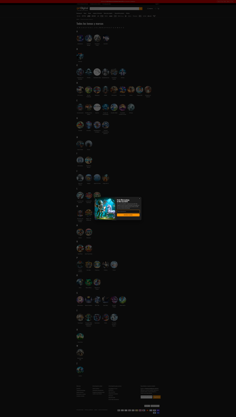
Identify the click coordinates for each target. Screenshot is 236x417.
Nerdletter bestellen (128, 215)
